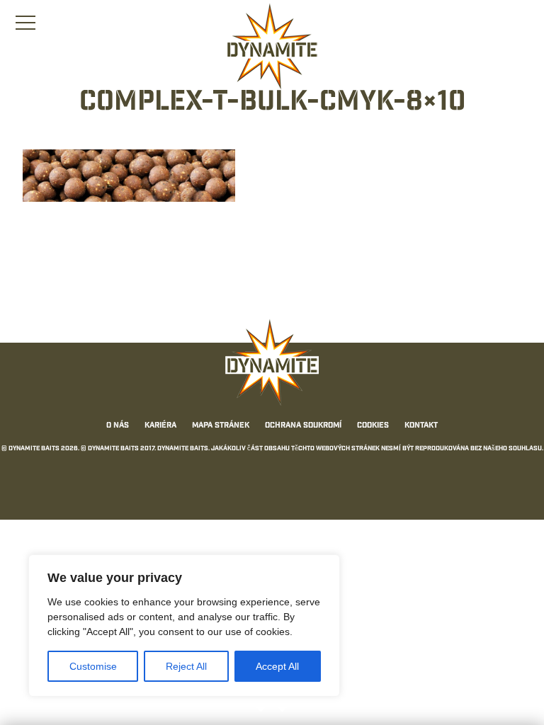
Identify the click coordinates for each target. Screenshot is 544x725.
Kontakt (421, 426)
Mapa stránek (220, 426)
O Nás (117, 426)
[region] (184, 625)
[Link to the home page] (272, 46)
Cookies (373, 426)
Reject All (186, 666)
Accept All (277, 666)
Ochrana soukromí (303, 426)
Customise (93, 666)
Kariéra (160, 426)
